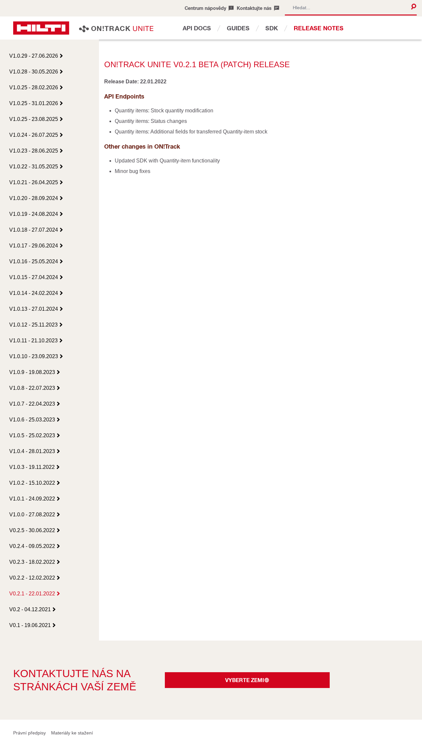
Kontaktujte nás (254, 8)
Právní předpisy (29, 732)
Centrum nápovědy (205, 8)
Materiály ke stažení (72, 732)
